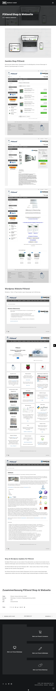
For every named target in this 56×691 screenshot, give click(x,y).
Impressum (46, 685)
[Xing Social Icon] (8, 684)
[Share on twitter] (12, 607)
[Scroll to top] (53, 688)
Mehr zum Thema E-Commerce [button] (40, 636)
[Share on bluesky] (21, 607)
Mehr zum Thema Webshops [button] (40, 670)
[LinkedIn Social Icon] (6, 684)
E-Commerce (7, 17)
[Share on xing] (22, 607)
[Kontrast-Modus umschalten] (28, 690)
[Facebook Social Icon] (3, 684)
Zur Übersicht (28, 616)
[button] (53, 2)
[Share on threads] (14, 607)
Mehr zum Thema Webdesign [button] (14, 652)
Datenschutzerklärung (39, 685)
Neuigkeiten (51, 685)
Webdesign (13, 17)
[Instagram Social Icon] (11, 684)
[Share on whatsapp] (19, 607)
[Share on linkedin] (17, 607)
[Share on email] (24, 607)
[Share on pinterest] (15, 607)
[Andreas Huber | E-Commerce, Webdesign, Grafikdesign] (9, 2)
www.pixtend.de (14, 602)
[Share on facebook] (10, 607)
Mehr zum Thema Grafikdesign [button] (40, 653)
